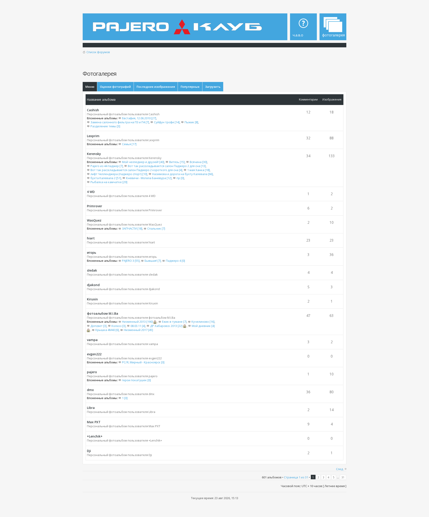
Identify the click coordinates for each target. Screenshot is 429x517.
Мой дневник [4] (203, 326)
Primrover (94, 206)
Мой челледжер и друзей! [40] (143, 162)
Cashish (93, 110)
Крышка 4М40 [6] (107, 330)
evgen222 (94, 354)
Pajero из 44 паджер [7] (106, 166)
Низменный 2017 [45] (138, 330)
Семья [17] (129, 144)
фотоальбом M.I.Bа (102, 313)
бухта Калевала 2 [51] (105, 178)
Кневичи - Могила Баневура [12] (149, 178)
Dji (89, 451)
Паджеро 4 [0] (175, 261)
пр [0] (180, 178)
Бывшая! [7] (153, 261)
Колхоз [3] (118, 326)
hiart (91, 238)
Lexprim (93, 136)
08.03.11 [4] (137, 326)
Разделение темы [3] (105, 126)
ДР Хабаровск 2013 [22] (166, 326)
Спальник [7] (156, 228)
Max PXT (94, 422)
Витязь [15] (177, 162)
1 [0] (125, 398)
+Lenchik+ (95, 436)
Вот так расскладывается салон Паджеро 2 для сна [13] (167, 166)
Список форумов (98, 52)
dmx (90, 390)
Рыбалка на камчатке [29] (108, 182)
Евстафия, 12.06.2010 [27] (139, 118)
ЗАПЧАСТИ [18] (132, 228)
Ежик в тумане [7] (174, 322)
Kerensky (94, 154)
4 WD (91, 192)
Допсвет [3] (98, 326)
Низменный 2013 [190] (137, 322)
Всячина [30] (198, 162)
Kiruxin (92, 299)
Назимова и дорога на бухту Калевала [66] (182, 174)
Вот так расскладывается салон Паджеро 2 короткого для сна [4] (136, 170)
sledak (92, 270)
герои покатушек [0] (136, 380)
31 (343, 477)
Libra (91, 408)
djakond (93, 285)
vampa (92, 340)
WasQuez (94, 220)
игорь (91, 252)
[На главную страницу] (178, 24)
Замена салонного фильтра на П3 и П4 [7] (119, 122)
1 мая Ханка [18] (198, 170)
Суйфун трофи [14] (167, 122)
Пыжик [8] (191, 122)
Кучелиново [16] (202, 322)
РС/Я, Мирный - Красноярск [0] (143, 362)
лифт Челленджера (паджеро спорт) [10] (118, 174)
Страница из (296, 477)
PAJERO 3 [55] (131, 261)
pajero (92, 372)
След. (340, 469)
